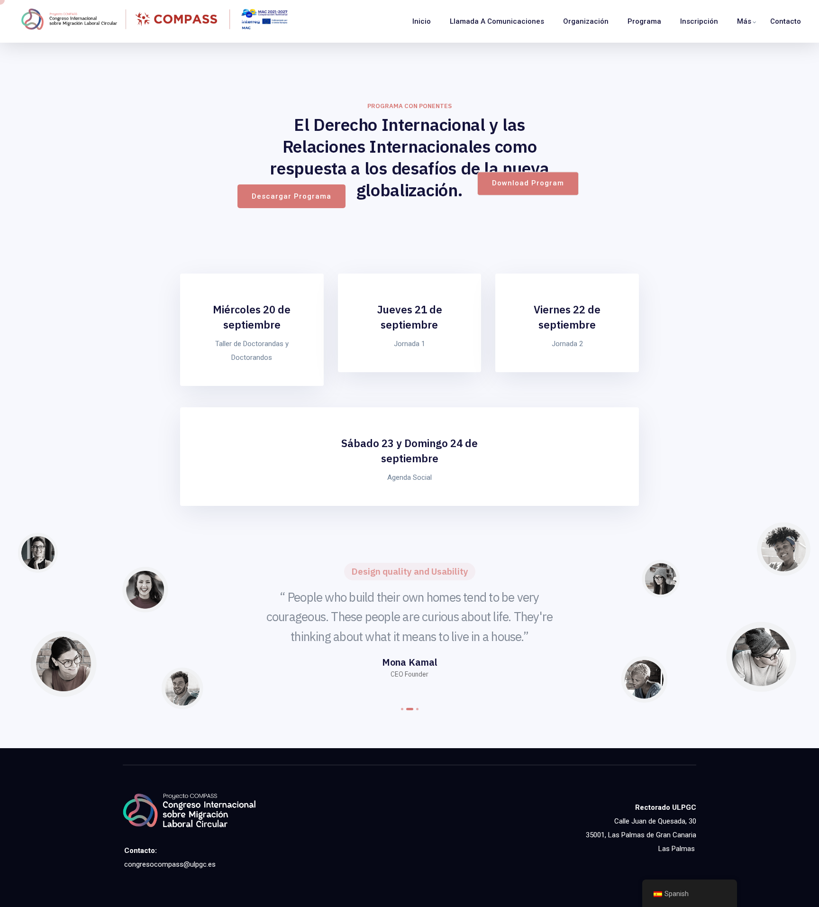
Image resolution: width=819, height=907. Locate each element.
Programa (644, 21)
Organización (586, 21)
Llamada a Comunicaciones (497, 21)
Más (744, 21)
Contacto (785, 21)
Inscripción (699, 21)
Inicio (421, 21)
